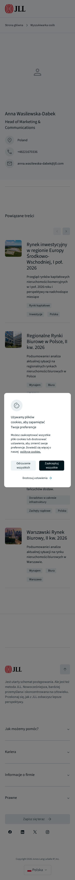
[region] (37, 440)
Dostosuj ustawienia (37, 478)
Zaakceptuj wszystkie (52, 465)
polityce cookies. (30, 452)
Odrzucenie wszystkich (23, 465)
